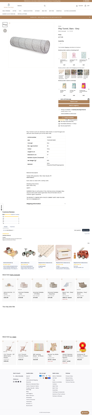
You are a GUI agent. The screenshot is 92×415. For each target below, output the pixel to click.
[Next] (88, 58)
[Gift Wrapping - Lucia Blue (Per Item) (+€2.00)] (80, 72)
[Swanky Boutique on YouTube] (18, 381)
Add (64, 65)
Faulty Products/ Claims (32, 386)
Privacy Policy (69, 376)
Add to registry (74, 105)
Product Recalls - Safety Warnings (32, 388)
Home (59, 26)
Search (28, 376)
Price (59, 35)
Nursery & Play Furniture (9, 13)
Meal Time (44, 10)
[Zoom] (31, 45)
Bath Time (51, 10)
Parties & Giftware (22, 13)
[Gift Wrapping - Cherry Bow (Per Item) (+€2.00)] (74, 72)
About (27, 378)
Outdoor (37, 10)
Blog (27, 391)
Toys (20, 10)
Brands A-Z (29, 403)
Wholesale (29, 397)
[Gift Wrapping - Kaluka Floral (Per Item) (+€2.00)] (68, 72)
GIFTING (14, 10)
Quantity (61, 41)
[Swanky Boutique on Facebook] (16, 381)
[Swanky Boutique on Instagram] (13, 381)
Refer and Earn (30, 395)
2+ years (13, 337)
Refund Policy (69, 378)
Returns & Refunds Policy (32, 384)
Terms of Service (30, 399)
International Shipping (32, 380)
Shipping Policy (69, 380)
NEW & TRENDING (6, 10)
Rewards (28, 382)
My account (29, 405)
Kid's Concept (62, 31)
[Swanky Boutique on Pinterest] (20, 381)
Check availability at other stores (68, 113)
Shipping (67, 47)
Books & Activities (28, 10)
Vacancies (29, 401)
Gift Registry (29, 393)
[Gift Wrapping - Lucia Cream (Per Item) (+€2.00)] (86, 72)
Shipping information (34, 204)
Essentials (59, 10)
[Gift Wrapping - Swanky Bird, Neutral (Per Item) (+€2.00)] (61, 72)
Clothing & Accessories (70, 10)
